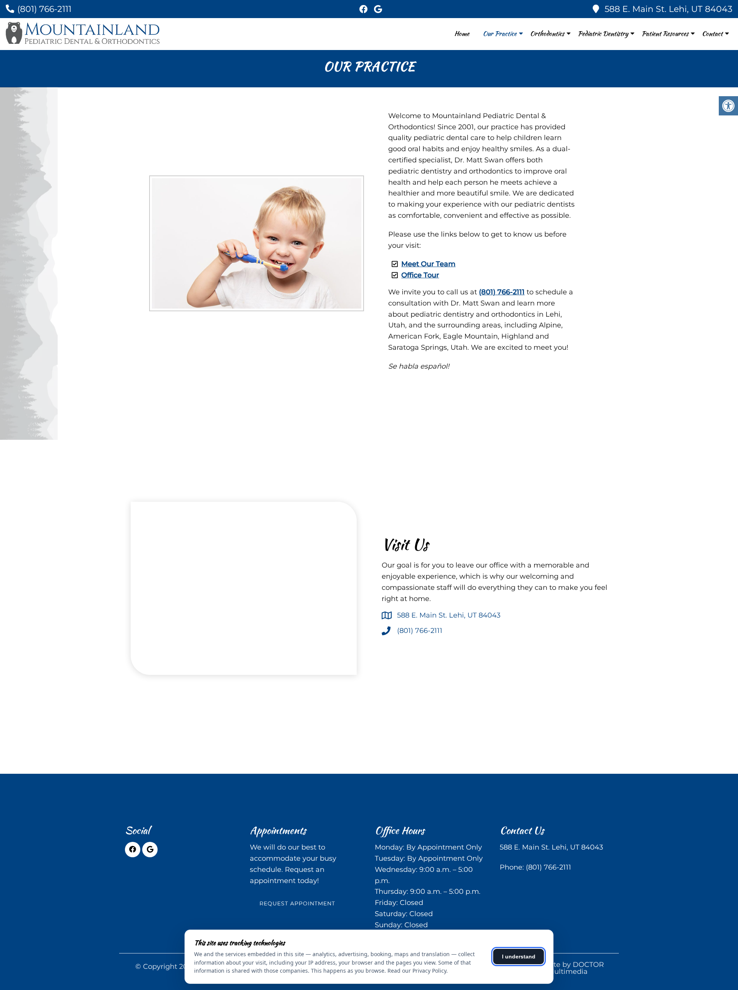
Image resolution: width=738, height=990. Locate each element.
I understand (518, 956)
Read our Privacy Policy (416, 970)
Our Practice (500, 33)
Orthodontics (547, 33)
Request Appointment (297, 903)
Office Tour (420, 275)
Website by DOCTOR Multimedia (568, 968)
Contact (712, 33)
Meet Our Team (428, 264)
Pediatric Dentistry (603, 33)
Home (461, 33)
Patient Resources (665, 33)
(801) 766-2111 (44, 9)
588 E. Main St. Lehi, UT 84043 (668, 9)
